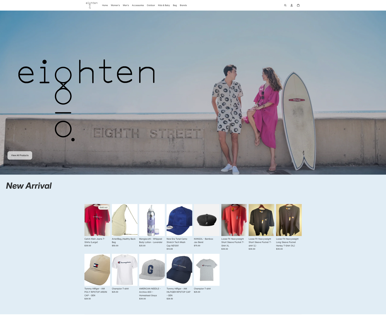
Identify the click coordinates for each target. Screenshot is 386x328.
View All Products (19, 155)
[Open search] (285, 5)
